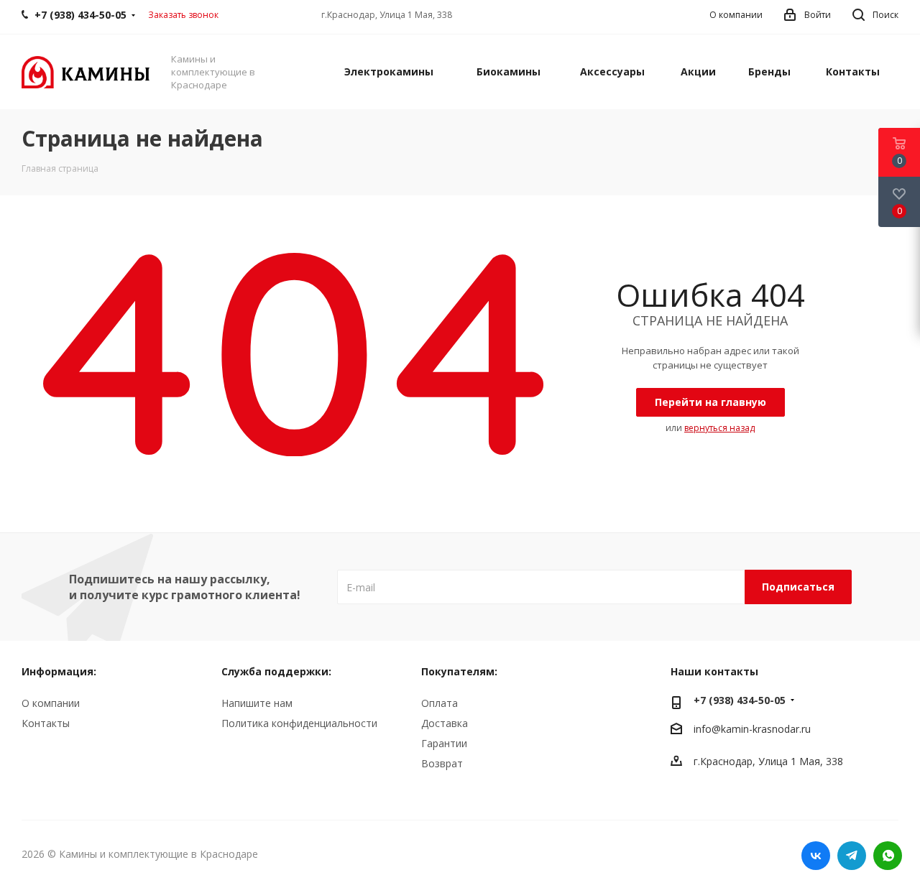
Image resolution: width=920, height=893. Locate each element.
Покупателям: (459, 671)
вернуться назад (719, 428)
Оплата (439, 703)
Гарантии (444, 743)
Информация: (59, 671)
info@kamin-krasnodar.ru (752, 729)
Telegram (851, 855)
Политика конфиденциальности (299, 723)
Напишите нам (257, 703)
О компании (51, 703)
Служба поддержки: (276, 671)
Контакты (46, 723)
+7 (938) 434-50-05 (740, 700)
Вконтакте (815, 855)
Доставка (444, 723)
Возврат (442, 763)
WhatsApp (887, 855)
